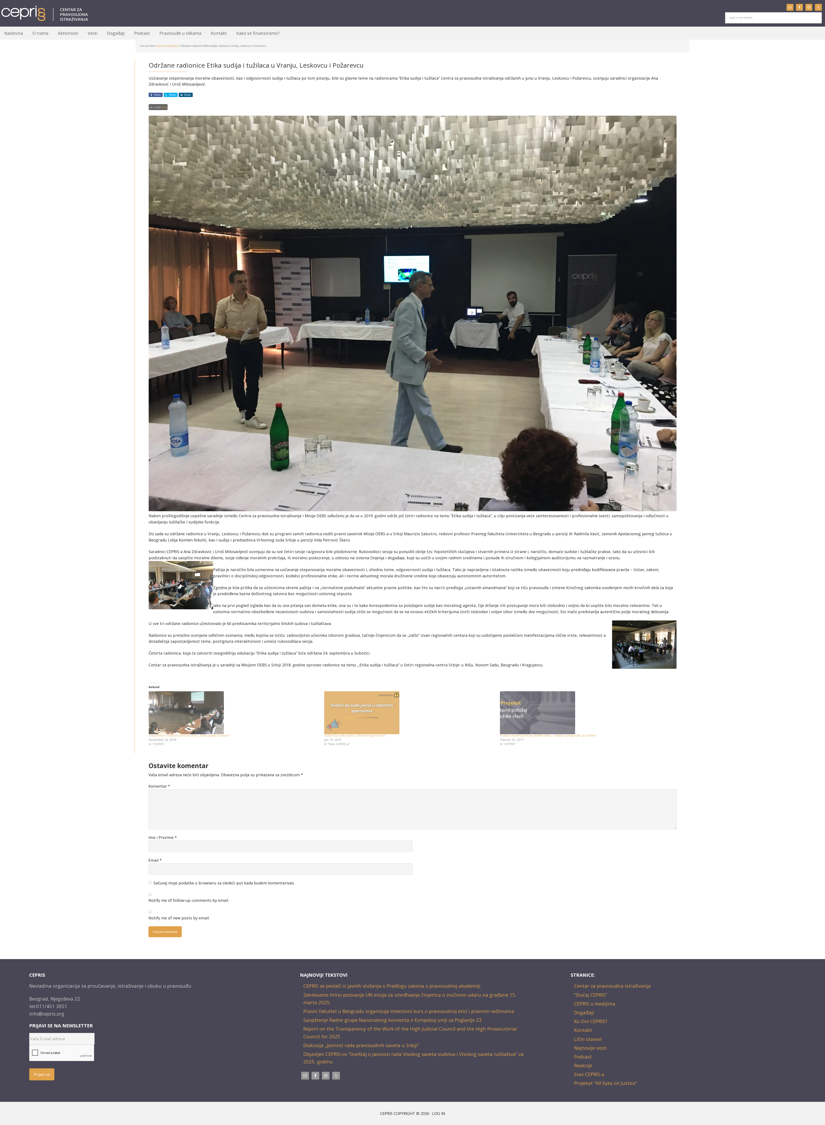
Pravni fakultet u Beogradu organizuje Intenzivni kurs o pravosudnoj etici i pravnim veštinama (408, 1011)
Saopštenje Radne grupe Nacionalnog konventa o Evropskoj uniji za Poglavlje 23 (392, 1020)
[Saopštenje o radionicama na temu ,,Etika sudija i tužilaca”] (234, 712)
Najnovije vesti (590, 1048)
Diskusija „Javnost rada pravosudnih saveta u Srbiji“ (361, 1045)
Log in (438, 1113)
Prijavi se (42, 1074)
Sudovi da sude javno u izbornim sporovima (354, 735)
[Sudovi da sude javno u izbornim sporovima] (409, 712)
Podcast (583, 1056)
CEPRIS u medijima (594, 1003)
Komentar (159, 786)
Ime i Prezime (162, 837)
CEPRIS (45, 13)
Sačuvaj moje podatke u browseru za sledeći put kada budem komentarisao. (224, 882)
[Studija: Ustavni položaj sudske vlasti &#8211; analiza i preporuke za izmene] (585, 712)
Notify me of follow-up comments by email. (188, 900)
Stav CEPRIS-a (589, 1074)
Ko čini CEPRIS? (590, 1021)
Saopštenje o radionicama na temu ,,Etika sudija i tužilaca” (189, 735)
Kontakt (583, 1030)
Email (155, 860)
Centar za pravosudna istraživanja (612, 985)
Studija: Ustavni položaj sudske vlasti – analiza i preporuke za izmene (548, 735)
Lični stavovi (588, 1039)
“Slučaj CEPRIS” (590, 995)
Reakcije (583, 1065)
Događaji (584, 1012)
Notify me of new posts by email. (179, 917)
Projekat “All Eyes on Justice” (605, 1083)
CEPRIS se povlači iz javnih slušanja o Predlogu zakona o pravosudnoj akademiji (391, 985)
